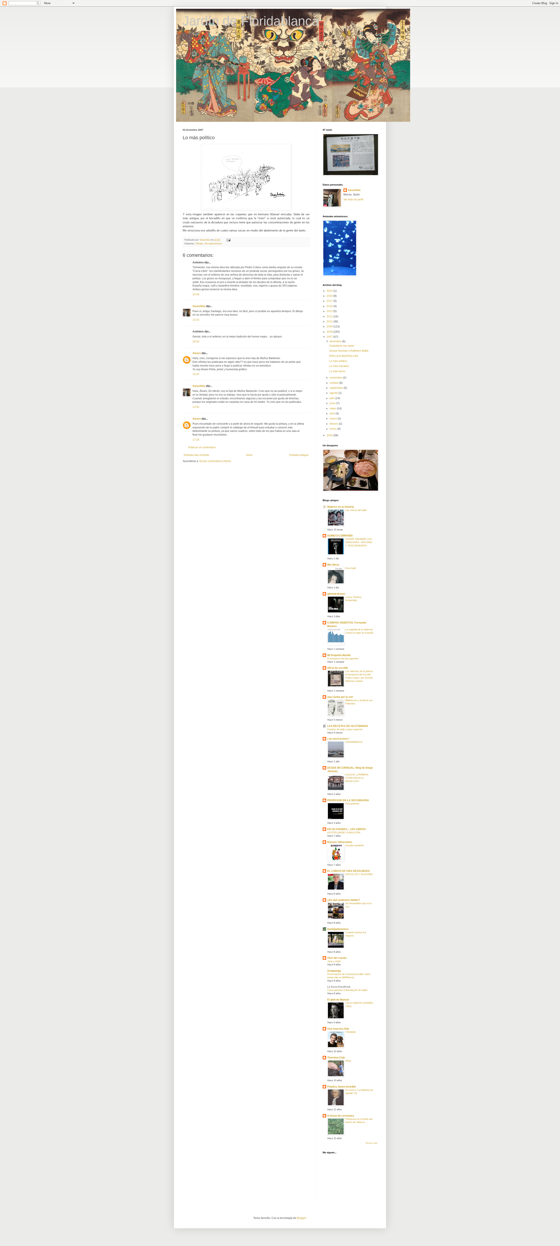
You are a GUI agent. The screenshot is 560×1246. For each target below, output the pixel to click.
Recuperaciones (213, 243)
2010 (330, 321)
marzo (334, 418)
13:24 (195, 374)
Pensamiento (352, 803)
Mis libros (333, 564)
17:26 (195, 439)
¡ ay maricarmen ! (338, 738)
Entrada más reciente (196, 455)
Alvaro (196, 353)
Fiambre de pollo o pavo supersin (344, 729)
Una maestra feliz (338, 1028)
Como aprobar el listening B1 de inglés (347, 990)
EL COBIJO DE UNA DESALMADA (348, 870)
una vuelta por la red (340, 697)
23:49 (195, 294)
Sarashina (198, 306)
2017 (330, 300)
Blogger (301, 1218)
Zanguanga (334, 970)
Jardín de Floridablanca (251, 21)
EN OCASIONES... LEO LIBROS (346, 829)
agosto (334, 392)
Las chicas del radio (356, 510)
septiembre (337, 387)
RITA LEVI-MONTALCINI (343, 356)
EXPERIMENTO (354, 742)
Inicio (249, 455)
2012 (330, 316)
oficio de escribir (337, 667)
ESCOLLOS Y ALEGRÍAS (359, 874)
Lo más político (338, 361)
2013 (330, 311)
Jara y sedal (333, 961)
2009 (330, 326)
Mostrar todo (371, 1143)
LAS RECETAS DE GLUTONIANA (347, 726)
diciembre (336, 341)
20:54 (195, 341)
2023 (330, 290)
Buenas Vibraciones (339, 842)
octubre (334, 382)
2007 (330, 336)
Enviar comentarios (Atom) (215, 461)
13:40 (195, 406)
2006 (330, 435)
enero (333, 428)
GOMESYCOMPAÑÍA (340, 535)
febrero (334, 423)
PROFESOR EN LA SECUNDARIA (348, 800)
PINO (348, 1061)
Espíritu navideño (354, 845)
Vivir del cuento (336, 957)
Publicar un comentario (202, 447)
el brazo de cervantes (340, 1115)
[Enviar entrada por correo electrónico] (228, 239)
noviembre (336, 377)
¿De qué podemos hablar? (343, 900)
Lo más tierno (337, 371)
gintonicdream (336, 593)
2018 (330, 295)
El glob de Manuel (338, 999)
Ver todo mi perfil (353, 199)
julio (332, 398)
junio (333, 403)
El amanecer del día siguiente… (344, 658)
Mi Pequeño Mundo (339, 655)
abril (333, 413)
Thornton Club (336, 1057)
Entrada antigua (298, 455)
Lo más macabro (339, 366)
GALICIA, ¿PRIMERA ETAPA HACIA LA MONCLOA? (356, 777)
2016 (330, 306)
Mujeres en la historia (340, 506)
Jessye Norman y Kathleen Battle (349, 350)
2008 (330, 331)
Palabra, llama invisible (341, 1086)
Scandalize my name (341, 345)
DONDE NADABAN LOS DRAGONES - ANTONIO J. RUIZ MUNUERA (358, 542)
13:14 (195, 319)
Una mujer (350, 568)
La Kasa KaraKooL (339, 986)
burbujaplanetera (337, 929)
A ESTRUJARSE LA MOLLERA (343, 832)
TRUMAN (350, 1032)
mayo (333, 408)
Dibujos (199, 243)
